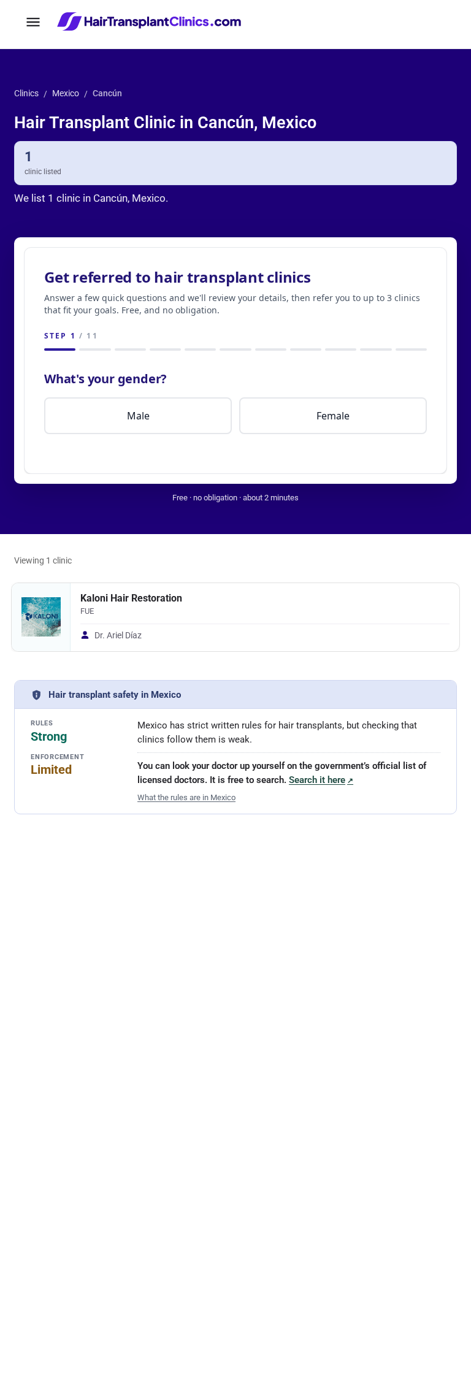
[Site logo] (150, 21)
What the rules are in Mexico (186, 797)
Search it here (321, 779)
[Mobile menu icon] (33, 22)
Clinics (26, 93)
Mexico (65, 93)
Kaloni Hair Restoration (131, 598)
